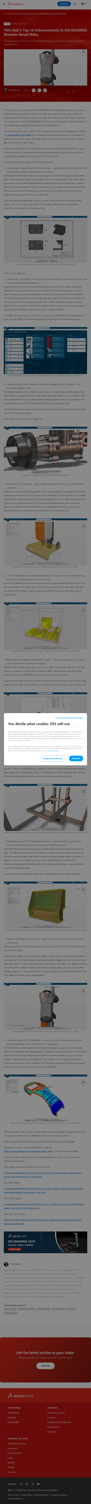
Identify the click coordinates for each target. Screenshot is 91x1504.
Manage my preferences (52, 759)
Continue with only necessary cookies (69, 718)
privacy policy (52, 751)
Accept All (76, 758)
